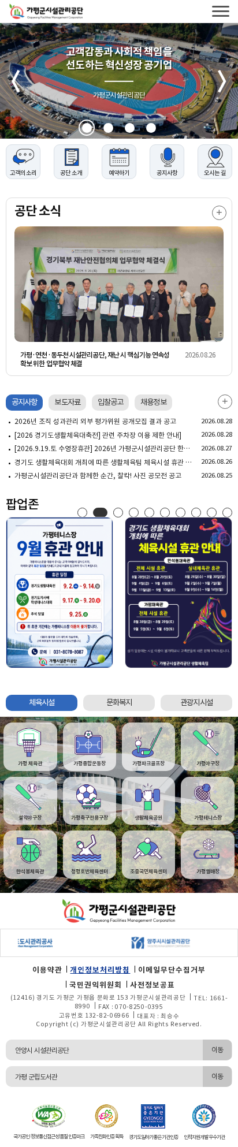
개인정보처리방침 (100, 970)
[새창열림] (142, 943)
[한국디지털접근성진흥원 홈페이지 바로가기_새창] (48, 1115)
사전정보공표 (152, 985)
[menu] (220, 11)
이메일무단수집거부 (172, 970)
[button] (87, 128)
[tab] (24, 402)
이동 (217, 1049)
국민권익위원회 (95, 985)
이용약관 (47, 970)
